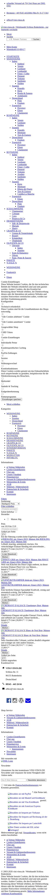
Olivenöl (15, 245)
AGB (9, 484)
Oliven (15, 255)
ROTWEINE (12, 435)
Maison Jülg (16, 519)
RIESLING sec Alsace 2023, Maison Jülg (25, 540)
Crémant (15, 213)
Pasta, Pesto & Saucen (21, 258)
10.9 (7, 526)
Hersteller (5, 514)
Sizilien (20, 83)
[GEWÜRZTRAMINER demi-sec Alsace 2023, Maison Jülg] (25, 582)
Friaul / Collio (23, 73)
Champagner (17, 211)
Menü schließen (13, 404)
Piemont (20, 76)
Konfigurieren (16, 893)
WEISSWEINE (13, 413)
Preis (3, 524)
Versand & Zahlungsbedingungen (21, 479)
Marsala (15, 226)
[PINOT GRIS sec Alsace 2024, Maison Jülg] (21, 559)
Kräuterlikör (17, 238)
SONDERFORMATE (16, 448)
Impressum (11, 494)
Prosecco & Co (18, 218)
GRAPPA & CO (14, 443)
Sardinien (21, 81)
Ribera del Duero (24, 189)
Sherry (15, 228)
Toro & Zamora (24, 135)
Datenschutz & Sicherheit (17, 489)
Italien (14, 61)
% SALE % (12, 453)
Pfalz (19, 100)
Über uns (10, 472)
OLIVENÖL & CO (15, 445)
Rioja (19, 91)
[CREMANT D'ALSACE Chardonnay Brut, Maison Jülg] (25, 608)
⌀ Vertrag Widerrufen (16, 467)
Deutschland (17, 98)
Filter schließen (7, 506)
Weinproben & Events (16, 482)
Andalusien (22, 96)
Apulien (20, 174)
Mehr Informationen (36, 891)
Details (4, 625)
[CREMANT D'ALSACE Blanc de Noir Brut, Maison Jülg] (25, 633)
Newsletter (11, 751)
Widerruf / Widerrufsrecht (17, 487)
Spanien (15, 86)
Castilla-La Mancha (25, 194)
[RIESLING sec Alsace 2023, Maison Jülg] (20, 539)
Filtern (4, 499)
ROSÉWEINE (13, 433)
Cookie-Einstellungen (16, 469)
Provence (21, 108)
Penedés (20, 88)
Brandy (15, 236)
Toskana (21, 78)
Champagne (22, 113)
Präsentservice (13, 477)
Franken (20, 103)
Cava (14, 216)
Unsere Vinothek (14, 474)
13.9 (14, 526)
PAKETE (11, 450)
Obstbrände (17, 240)
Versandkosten (29, 832)
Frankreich (16, 105)
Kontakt (10, 492)
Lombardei (22, 71)
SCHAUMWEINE (15, 438)
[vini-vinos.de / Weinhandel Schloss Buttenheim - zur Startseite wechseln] (25, 29)
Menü (9, 34)
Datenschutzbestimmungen (26, 785)
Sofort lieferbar (8, 512)
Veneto (20, 66)
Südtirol (20, 64)
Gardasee (21, 69)
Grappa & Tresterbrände (22, 233)
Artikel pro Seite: (8, 531)
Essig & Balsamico (20, 253)
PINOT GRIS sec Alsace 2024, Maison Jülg (24, 560)
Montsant (21, 132)
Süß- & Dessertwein (20, 223)
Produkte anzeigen (9, 509)
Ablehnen (5, 893)
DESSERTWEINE (15, 440)
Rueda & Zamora (24, 93)
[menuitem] (28, 34)
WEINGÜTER (13, 455)
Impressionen (17, 749)
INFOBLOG (12, 458)
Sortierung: (6, 501)
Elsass (20, 110)
